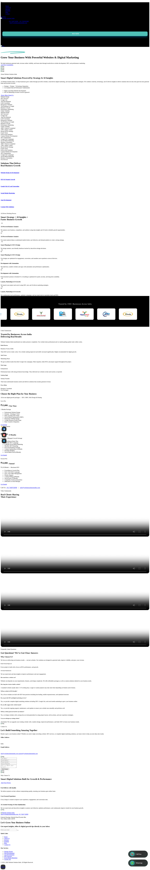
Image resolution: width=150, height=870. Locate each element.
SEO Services (8, 856)
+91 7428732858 (13, 21)
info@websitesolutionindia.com (18, 23)
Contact (7, 14)
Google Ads (7, 859)
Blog (6, 12)
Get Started (4, 425)
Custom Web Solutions (7, 207)
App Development (6, 200)
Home (7, 6)
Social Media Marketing (8, 193)
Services (7, 9)
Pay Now (3, 17)
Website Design (8, 851)
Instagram (3, 867)
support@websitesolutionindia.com (28, 753)
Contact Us (7, 844)
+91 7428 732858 (23, 814)
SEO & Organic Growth (8, 179)
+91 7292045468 (24, 21)
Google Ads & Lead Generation (10, 186)
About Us (8, 7)
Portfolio (7, 10)
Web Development (9, 853)
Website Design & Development (10, 172)
